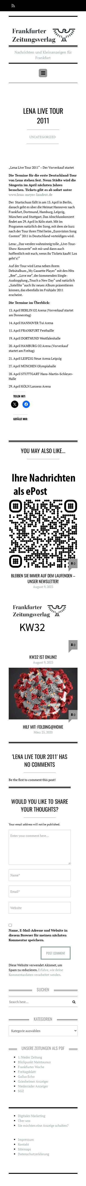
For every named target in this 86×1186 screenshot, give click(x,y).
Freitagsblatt (27, 1071)
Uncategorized (42, 137)
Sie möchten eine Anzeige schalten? (43, 1125)
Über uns (24, 1120)
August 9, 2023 (43, 586)
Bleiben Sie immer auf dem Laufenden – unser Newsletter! (43, 578)
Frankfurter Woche (31, 1067)
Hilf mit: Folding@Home (43, 727)
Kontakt (23, 1144)
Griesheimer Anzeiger (33, 1081)
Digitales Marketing (31, 1116)
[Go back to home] (43, 33)
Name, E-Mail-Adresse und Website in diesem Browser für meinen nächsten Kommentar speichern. (38, 935)
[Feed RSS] (12, 5)
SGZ (21, 1091)
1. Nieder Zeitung (30, 1057)
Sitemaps (24, 1149)
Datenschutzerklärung (33, 1154)
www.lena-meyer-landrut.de (31, 194)
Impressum (26, 1139)
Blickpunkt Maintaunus (34, 1062)
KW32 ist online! (43, 657)
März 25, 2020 (43, 732)
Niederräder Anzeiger (33, 1086)
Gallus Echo (26, 1076)
